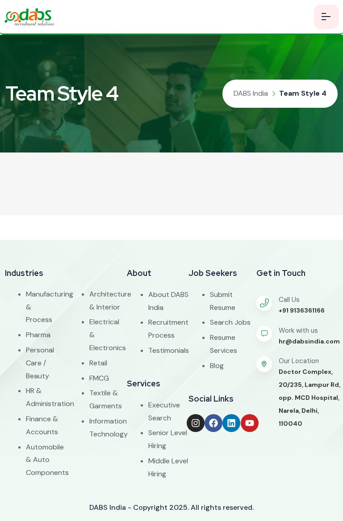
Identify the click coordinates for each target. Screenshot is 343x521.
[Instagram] (196, 423)
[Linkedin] (231, 423)
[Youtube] (250, 423)
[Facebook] (213, 423)
